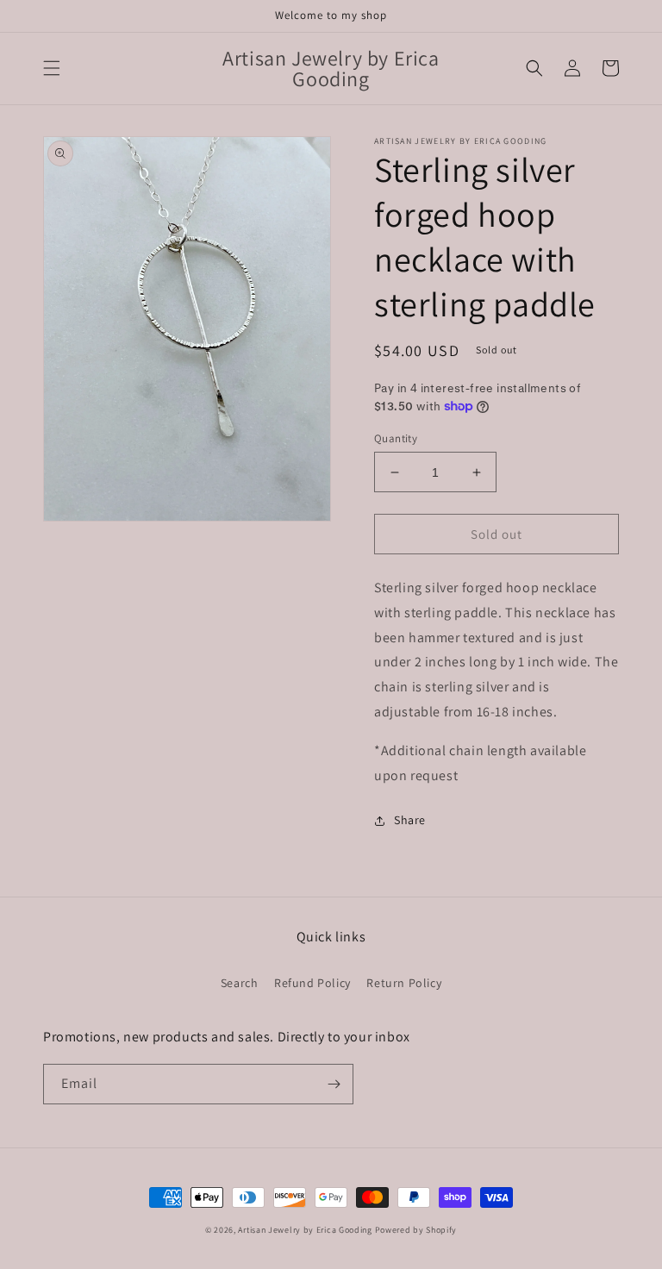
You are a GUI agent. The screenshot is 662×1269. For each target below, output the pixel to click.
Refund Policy (312, 983)
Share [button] (410, 820)
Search (240, 983)
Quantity (395, 438)
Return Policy (403, 983)
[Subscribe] (334, 1084)
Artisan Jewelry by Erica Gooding (305, 1229)
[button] (52, 68)
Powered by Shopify (416, 1229)
